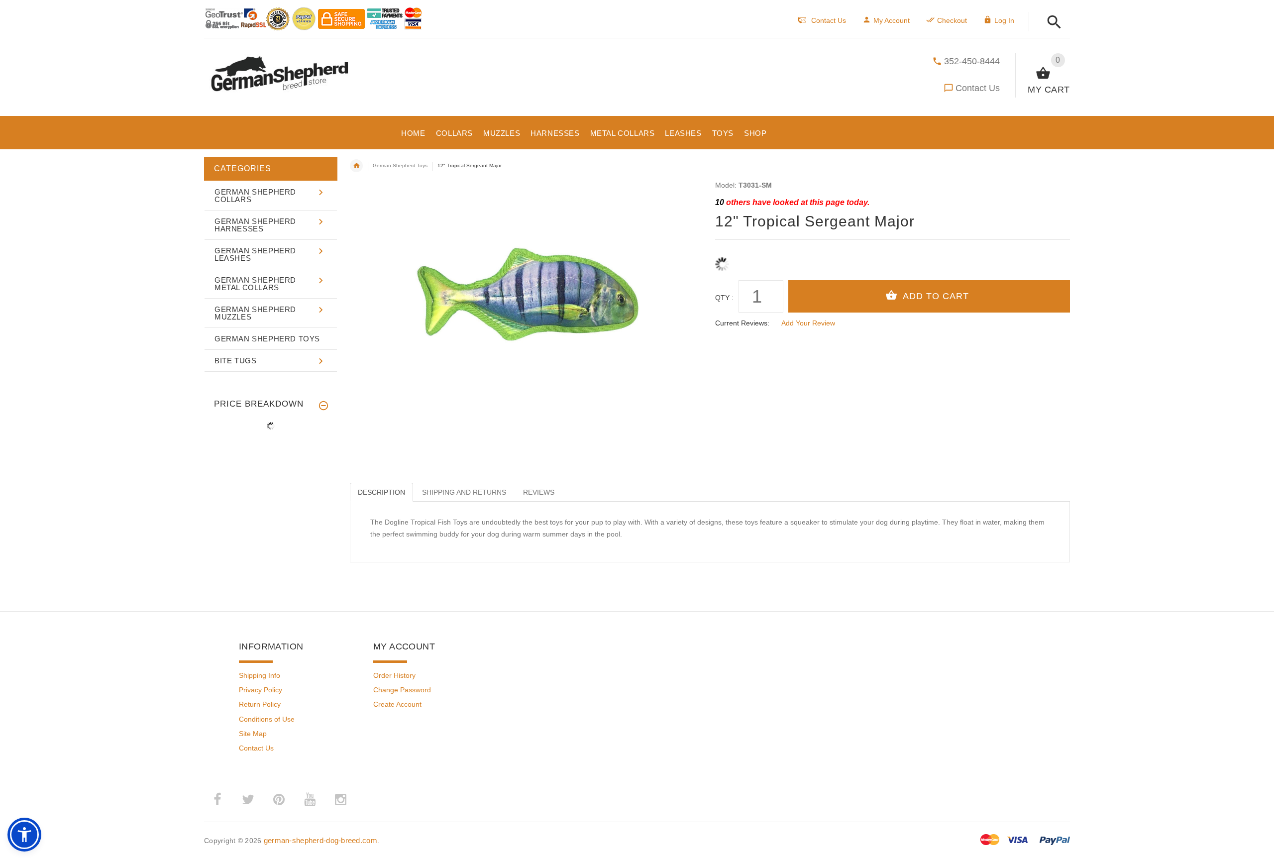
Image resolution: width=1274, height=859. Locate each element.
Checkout (952, 20)
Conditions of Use (267, 719)
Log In (1004, 20)
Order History (394, 675)
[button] (1051, 22)
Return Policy (260, 704)
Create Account (397, 704)
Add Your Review (808, 323)
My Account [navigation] (891, 20)
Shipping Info (259, 675)
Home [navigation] (356, 165)
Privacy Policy (260, 690)
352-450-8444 (972, 61)
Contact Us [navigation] (828, 20)
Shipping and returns (464, 492)
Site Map (253, 734)
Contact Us (978, 88)
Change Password (402, 690)
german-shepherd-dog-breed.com (320, 840)
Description (381, 492)
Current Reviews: (742, 323)
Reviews (538, 492)
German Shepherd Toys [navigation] (400, 165)
